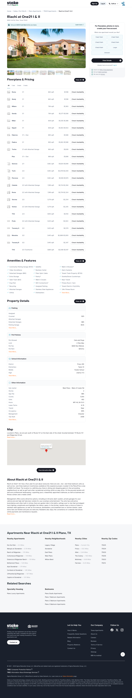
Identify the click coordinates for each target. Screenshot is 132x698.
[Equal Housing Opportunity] (33, 626)
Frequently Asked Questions (76, 634)
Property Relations (73, 645)
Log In (103, 3)
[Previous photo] (10, 48)
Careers (93, 637)
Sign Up (94, 3)
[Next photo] (82, 48)
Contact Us (71, 648)
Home (9, 11)
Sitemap (93, 652)
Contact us (13, 642)
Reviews (93, 641)
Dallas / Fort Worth (19, 11)
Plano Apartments (35, 11)
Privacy (93, 648)
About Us (94, 634)
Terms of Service (96, 645)
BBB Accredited (96, 655)
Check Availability (78, 92)
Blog (68, 641)
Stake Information (68, 676)
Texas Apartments (97, 630)
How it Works (72, 630)
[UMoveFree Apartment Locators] (12, 626)
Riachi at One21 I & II (23, 17)
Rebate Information (73, 637)
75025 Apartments (49, 11)
